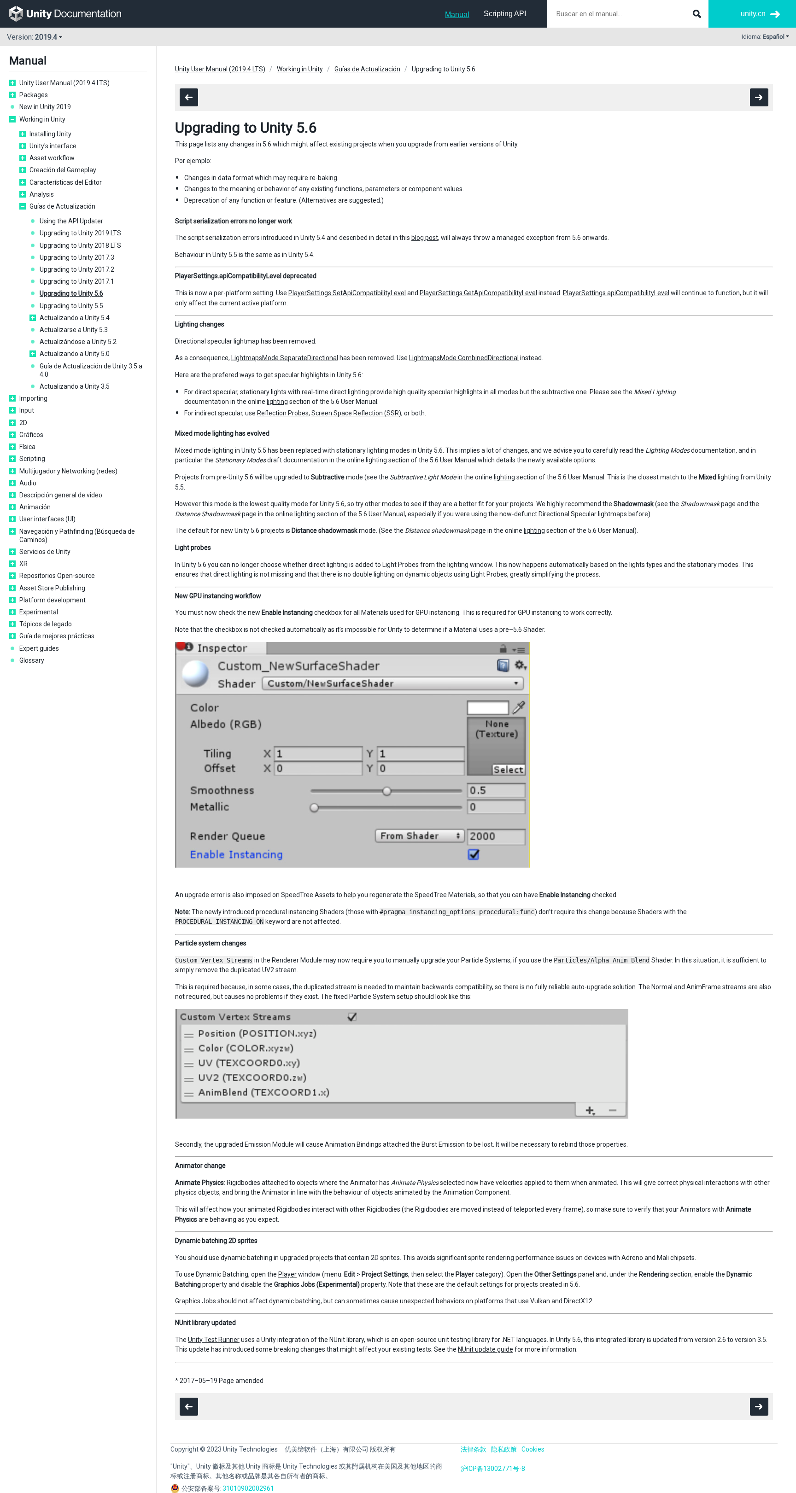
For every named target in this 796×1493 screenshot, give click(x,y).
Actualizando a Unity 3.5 (75, 386)
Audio (27, 483)
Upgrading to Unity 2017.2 (77, 269)
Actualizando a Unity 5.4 (75, 317)
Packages (33, 95)
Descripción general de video (60, 495)
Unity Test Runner (214, 1339)
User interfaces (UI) (47, 519)
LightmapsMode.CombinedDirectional (464, 358)
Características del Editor (65, 182)
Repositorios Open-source (57, 575)
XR (23, 563)
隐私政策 (504, 1449)
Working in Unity (42, 119)
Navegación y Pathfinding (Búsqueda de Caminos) (77, 535)
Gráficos (31, 434)
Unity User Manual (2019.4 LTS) (64, 83)
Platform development (52, 600)
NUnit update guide (485, 1349)
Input (26, 410)
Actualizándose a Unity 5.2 (78, 341)
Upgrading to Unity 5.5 (71, 305)
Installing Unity (50, 134)
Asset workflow (52, 158)
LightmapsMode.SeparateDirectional (284, 358)
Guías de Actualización (62, 206)
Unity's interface (52, 146)
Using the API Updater (71, 221)
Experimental (38, 612)
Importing (33, 398)
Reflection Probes (283, 413)
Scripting (32, 458)
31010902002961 (248, 1488)
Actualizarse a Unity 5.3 (74, 329)
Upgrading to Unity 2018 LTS (80, 245)
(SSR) (392, 413)
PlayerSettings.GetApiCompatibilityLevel (478, 293)
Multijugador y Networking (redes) (68, 471)
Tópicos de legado (45, 624)
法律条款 (473, 1449)
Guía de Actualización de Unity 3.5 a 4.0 (91, 370)
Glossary (31, 660)
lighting (277, 401)
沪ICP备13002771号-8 (493, 1468)
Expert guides (39, 648)
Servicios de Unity (44, 551)
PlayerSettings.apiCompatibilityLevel (616, 293)
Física (27, 446)
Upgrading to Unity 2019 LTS (80, 233)
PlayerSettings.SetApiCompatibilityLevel (347, 293)
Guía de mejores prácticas (56, 636)
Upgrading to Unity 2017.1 (77, 281)
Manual (457, 14)
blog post (424, 237)
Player (287, 1274)
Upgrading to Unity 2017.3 (77, 257)
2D (23, 422)
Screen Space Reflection (347, 413)
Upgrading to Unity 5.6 (71, 293)
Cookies (532, 1449)
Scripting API (505, 13)
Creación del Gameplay (62, 170)
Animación (35, 507)
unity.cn (753, 13)
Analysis (41, 194)
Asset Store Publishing (52, 588)
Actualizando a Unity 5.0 (75, 353)
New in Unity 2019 (45, 107)
